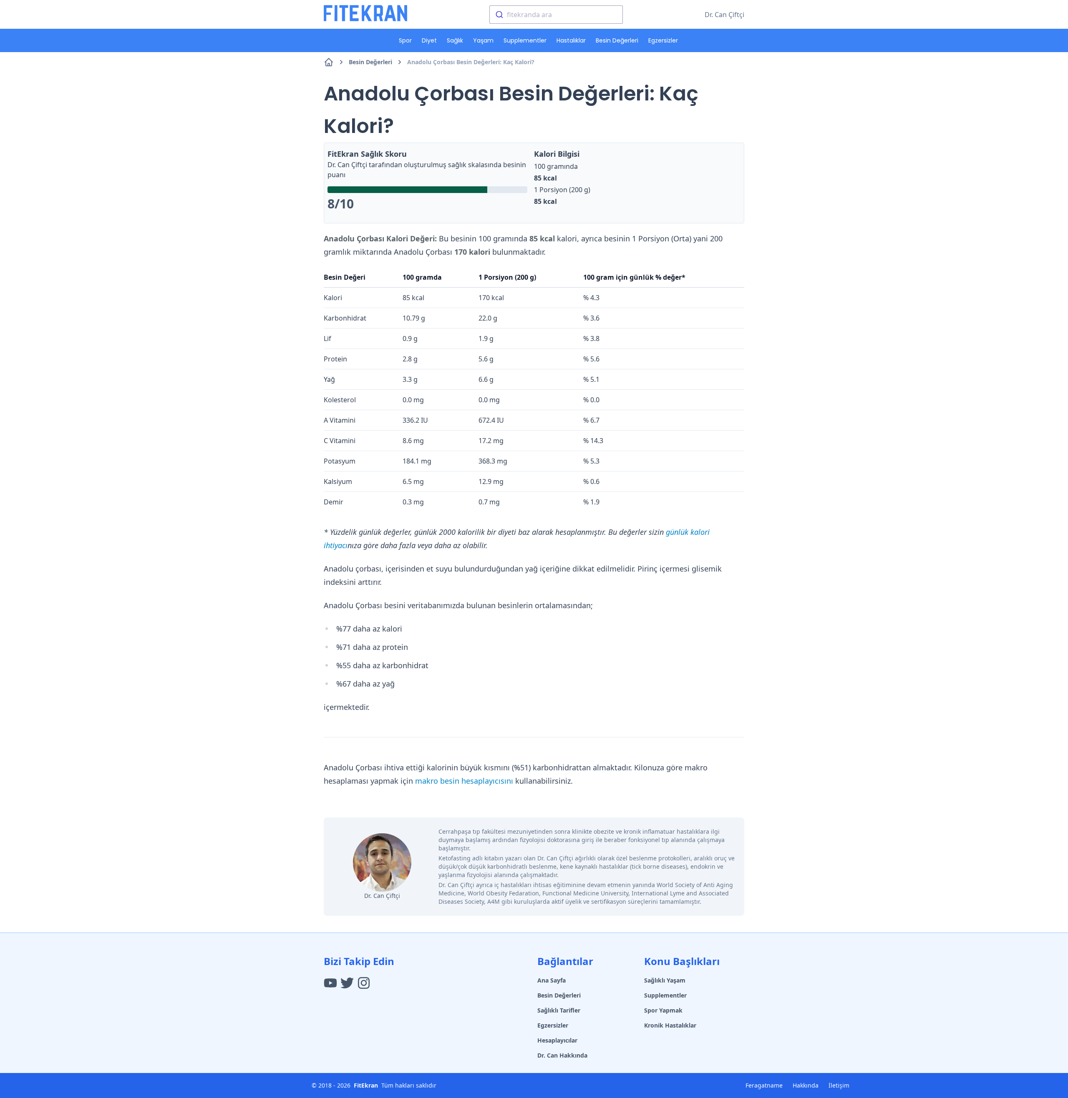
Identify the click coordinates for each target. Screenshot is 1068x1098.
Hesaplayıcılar (557, 1040)
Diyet (429, 40)
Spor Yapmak (663, 1010)
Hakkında (806, 1085)
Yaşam (483, 40)
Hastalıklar (571, 40)
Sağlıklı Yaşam (664, 980)
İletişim (839, 1085)
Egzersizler (663, 40)
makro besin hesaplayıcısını (464, 781)
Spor (405, 40)
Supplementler (525, 40)
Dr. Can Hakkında (562, 1055)
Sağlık (455, 40)
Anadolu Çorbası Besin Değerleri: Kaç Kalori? (470, 62)
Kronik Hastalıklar (670, 1025)
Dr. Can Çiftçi (724, 14)
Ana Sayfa (551, 980)
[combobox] (556, 14)
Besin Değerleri (617, 40)
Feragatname (764, 1085)
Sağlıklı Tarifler (558, 1010)
